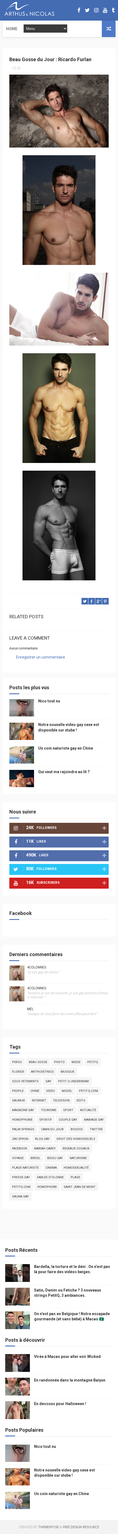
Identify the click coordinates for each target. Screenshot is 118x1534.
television (61, 1100)
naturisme (78, 1158)
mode (76, 1062)
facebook (19, 1148)
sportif (45, 1119)
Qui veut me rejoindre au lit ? (64, 772)
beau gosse (38, 1062)
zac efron (20, 1139)
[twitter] (87, 10)
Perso (17, 1062)
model (67, 1091)
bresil (35, 1158)
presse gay (21, 1177)
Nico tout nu (49, 701)
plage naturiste (25, 1167)
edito (81, 1100)
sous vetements (25, 1081)
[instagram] (96, 10)
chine (34, 1091)
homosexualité (76, 1167)
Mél (30, 1009)
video (50, 1091)
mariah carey (45, 1148)
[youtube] (105, 10)
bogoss (77, 1129)
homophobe (47, 1187)
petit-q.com (88, 1091)
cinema (51, 1167)
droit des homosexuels (76, 1139)
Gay (48, 1081)
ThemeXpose (48, 1527)
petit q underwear (73, 1081)
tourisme (48, 1110)
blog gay (42, 1139)
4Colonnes (36, 967)
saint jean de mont (79, 1187)
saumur (18, 1100)
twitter (96, 1129)
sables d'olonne (50, 1177)
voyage (18, 1158)
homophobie (22, 1119)
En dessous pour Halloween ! (60, 1404)
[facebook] (79, 10)
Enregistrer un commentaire (40, 657)
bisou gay (55, 1158)
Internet (39, 1100)
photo (59, 1062)
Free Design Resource (81, 1527)
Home (11, 29)
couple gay (68, 1119)
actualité (88, 1110)
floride (18, 1071)
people (18, 1091)
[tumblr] (113, 10)
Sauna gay (20, 1196)
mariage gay (94, 1119)
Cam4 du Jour (52, 1129)
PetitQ (92, 1062)
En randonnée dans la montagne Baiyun (69, 1380)
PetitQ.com (21, 1187)
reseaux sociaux (76, 1148)
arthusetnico (42, 1071)
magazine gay (23, 1110)
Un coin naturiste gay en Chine (65, 748)
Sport (68, 1110)
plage (75, 1177)
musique (67, 1071)
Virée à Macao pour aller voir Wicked (67, 1356)
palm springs (23, 1129)
